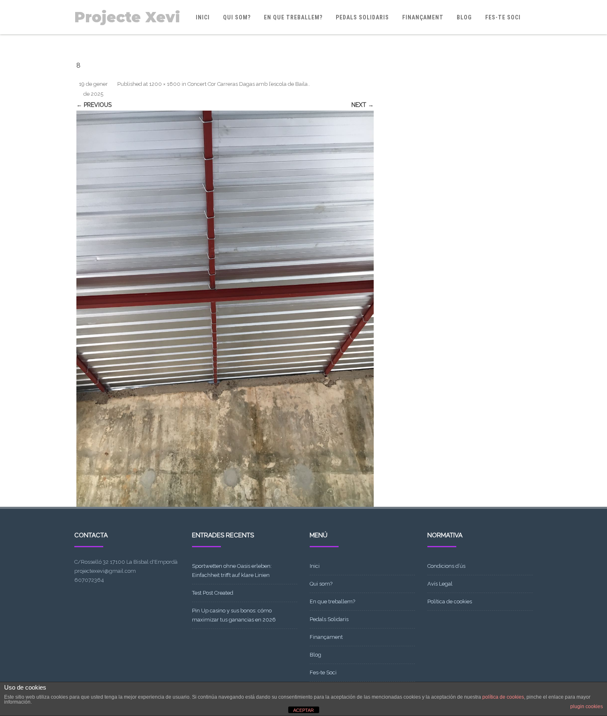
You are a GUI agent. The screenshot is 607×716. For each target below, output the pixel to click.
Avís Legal (440, 584)
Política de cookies (449, 601)
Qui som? (237, 17)
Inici (203, 17)
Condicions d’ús (446, 566)
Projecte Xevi (127, 17)
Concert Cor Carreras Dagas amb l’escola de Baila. (248, 84)
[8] (225, 309)
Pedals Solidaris (362, 17)
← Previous (93, 105)
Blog (464, 17)
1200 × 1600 (164, 84)
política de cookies (503, 697)
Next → (362, 105)
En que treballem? (293, 17)
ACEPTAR (303, 710)
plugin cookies (586, 706)
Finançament (422, 17)
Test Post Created (212, 593)
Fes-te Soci (503, 17)
